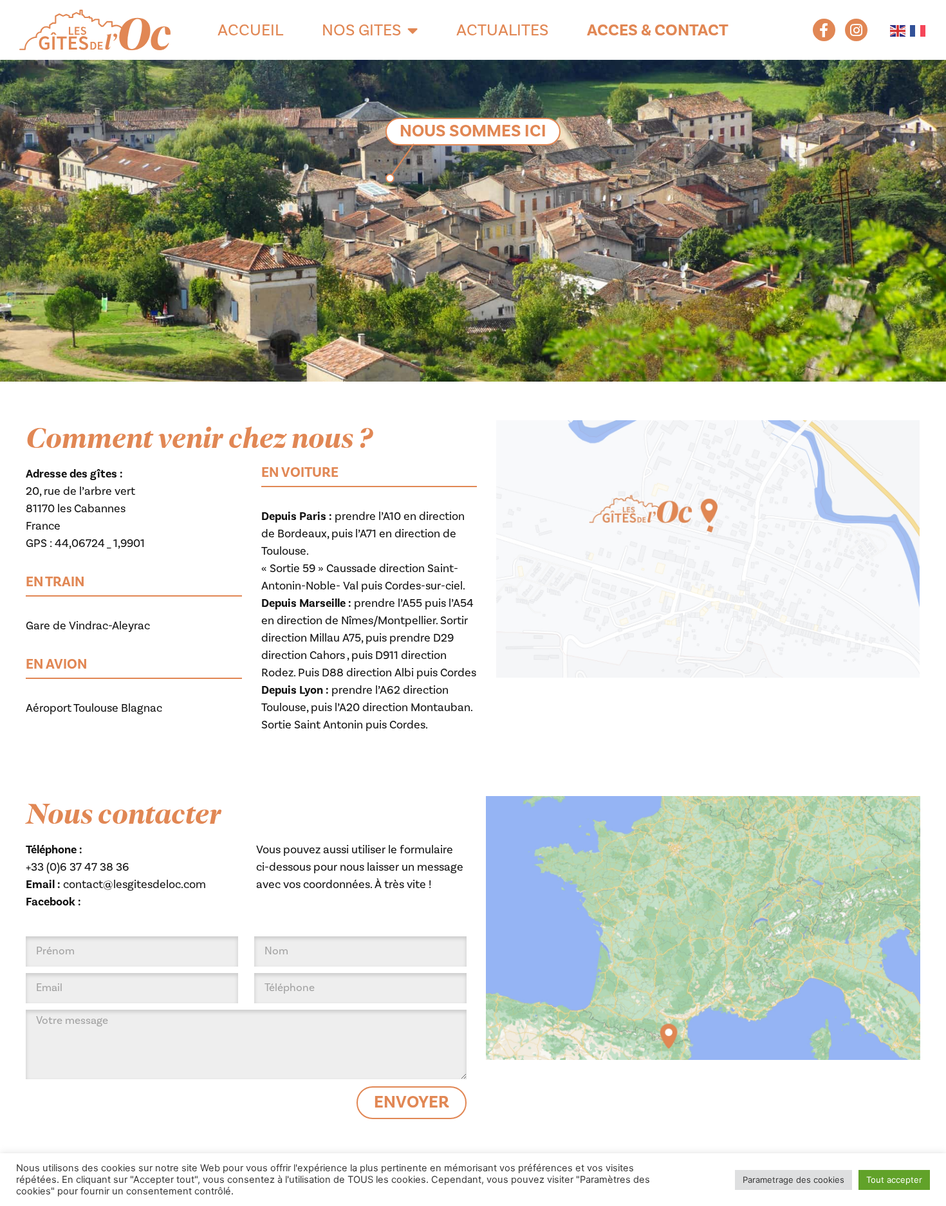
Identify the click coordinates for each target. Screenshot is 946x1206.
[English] (897, 30)
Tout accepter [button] (894, 1179)
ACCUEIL (250, 30)
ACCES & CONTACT (657, 30)
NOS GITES (361, 30)
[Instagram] (856, 30)
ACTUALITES (502, 30)
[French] (917, 30)
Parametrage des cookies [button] (793, 1179)
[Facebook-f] (824, 30)
